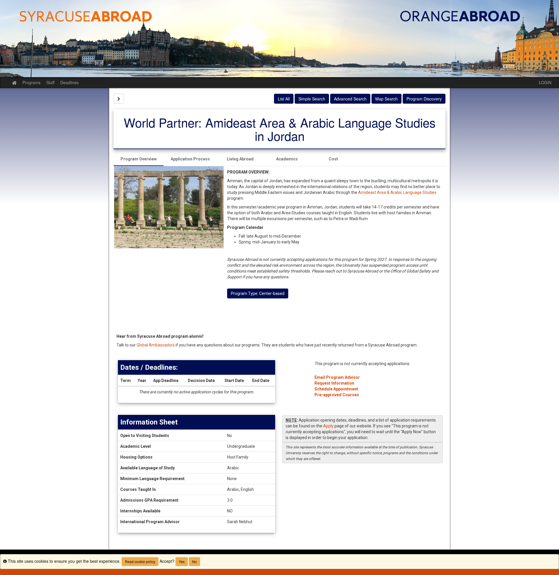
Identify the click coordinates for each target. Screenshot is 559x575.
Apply (328, 426)
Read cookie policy (140, 561)
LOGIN (545, 82)
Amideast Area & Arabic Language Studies (397, 192)
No (194, 561)
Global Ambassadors (156, 345)
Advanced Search (350, 99)
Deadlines (69, 82)
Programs (31, 82)
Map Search (386, 99)
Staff (50, 82)
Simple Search (311, 99)
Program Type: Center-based (257, 293)
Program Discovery (424, 99)
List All (284, 99)
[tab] (139, 159)
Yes (182, 561)
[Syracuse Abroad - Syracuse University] (279, 38)
